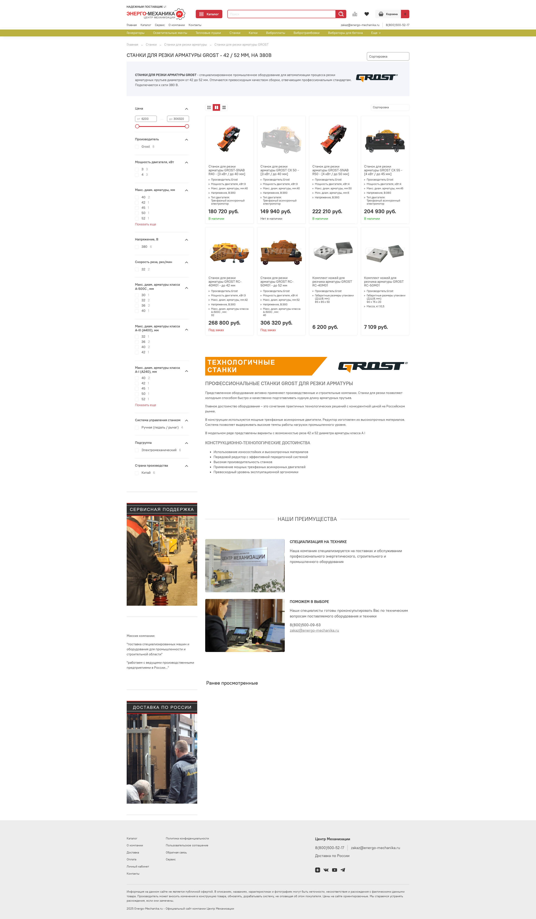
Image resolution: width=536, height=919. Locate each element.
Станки (234, 33)
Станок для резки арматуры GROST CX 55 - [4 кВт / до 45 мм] (383, 170)
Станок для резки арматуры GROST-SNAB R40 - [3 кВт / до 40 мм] (227, 170)
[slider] (137, 126)
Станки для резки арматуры (185, 44)
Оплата (131, 859)
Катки (253, 33)
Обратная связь (176, 852)
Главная (132, 25)
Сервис (160, 25)
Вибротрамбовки (307, 33)
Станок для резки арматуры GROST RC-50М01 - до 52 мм (276, 281)
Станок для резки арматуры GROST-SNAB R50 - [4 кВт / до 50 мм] (330, 170)
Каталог (213, 14)
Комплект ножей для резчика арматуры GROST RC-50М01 (384, 281)
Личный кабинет (138, 866)
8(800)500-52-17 (397, 25)
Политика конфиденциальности (187, 838)
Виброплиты (275, 33)
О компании (177, 25)
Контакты (195, 25)
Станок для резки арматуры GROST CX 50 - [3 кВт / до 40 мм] (279, 170)
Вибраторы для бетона (345, 33)
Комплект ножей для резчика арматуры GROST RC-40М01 (332, 281)
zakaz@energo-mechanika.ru (360, 25)
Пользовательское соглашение (187, 845)
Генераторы (135, 33)
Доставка (133, 852)
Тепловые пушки (208, 33)
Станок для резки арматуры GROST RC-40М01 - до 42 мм (225, 281)
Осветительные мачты (170, 33)
